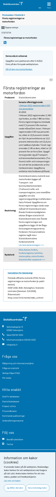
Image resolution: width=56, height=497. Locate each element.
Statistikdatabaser (10, 401)
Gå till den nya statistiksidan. (19, 69)
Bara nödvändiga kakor (37, 488)
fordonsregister (26, 253)
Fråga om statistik (10, 368)
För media (6, 377)
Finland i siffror (9, 406)
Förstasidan (7, 15)
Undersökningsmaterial (12, 420)
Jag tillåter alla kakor (14, 488)
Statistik (19, 15)
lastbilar (38, 253)
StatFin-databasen (10, 396)
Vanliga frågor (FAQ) (11, 373)
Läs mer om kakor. (12, 480)
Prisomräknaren (9, 411)
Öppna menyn (11, 27)
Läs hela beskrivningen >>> (31, 245)
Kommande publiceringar (13, 415)
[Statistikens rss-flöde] (5, 43)
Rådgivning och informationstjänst (18, 363)
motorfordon (37, 256)
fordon (34, 249)
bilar (21, 249)
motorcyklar (24, 256)
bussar (27, 249)
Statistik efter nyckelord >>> (32, 259)
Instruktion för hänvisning (20, 272)
